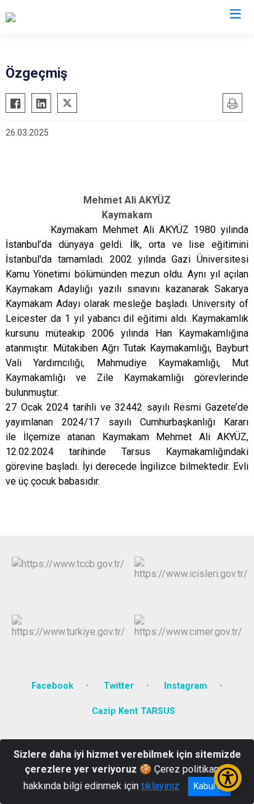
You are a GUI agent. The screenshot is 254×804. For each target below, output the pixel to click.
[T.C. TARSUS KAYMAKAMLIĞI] (69, 16)
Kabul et (209, 786)
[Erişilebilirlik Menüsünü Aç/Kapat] (228, 778)
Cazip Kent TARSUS (133, 711)
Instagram (185, 686)
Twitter (119, 686)
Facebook (52, 686)
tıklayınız (160, 786)
